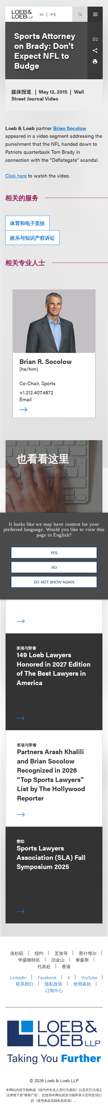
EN (41, 14)
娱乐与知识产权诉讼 (32, 237)
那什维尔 (88, 953)
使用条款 (82, 984)
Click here (16, 175)
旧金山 (58, 960)
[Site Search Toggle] (80, 14)
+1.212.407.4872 (36, 392)
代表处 (44, 966)
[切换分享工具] (95, 50)
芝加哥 (61, 953)
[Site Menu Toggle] (95, 14)
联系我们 (25, 984)
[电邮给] (95, 39)
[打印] (95, 61)
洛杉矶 (17, 953)
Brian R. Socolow (45, 361)
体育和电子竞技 (27, 223)
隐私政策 (53, 984)
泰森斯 (82, 960)
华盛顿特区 (29, 960)
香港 (66, 966)
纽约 (39, 953)
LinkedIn (18, 977)
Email (25, 399)
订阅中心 (54, 990)
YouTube (89, 977)
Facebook (47, 977)
